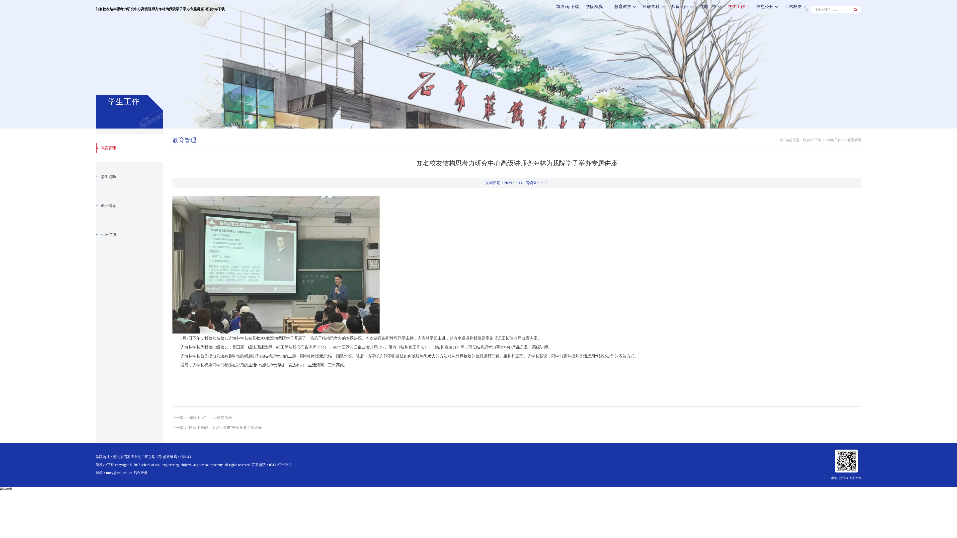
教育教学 (622, 6)
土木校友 (793, 6)
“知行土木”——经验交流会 (209, 418)
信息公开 (764, 6)
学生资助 (108, 177)
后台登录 (141, 473)
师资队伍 (679, 6)
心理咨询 (108, 235)
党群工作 (708, 6)
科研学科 (651, 6)
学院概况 (594, 6)
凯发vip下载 (567, 6)
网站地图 (6, 489)
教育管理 (108, 148)
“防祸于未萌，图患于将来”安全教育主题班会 (224, 428)
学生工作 (736, 6)
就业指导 (108, 206)
